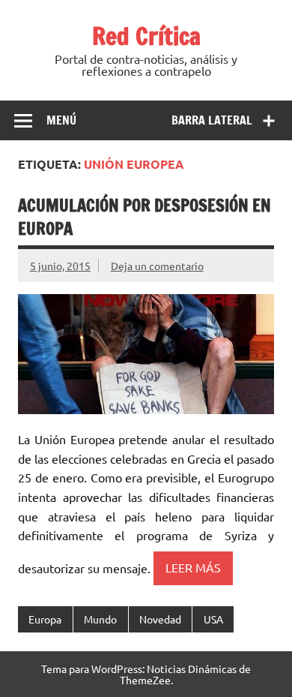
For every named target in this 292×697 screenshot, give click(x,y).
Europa (44, 619)
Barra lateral (211, 120)
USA (213, 619)
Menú (61, 120)
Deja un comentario (157, 265)
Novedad (160, 619)
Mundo (100, 619)
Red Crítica (146, 36)
